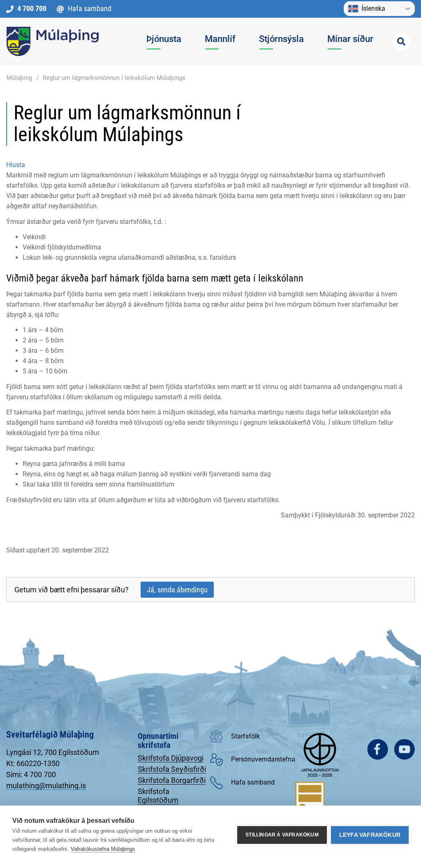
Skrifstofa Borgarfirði (172, 780)
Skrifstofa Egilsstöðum (158, 795)
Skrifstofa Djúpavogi (171, 758)
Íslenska (373, 8)
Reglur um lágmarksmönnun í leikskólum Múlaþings (114, 78)
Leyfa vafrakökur (369, 835)
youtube (404, 749)
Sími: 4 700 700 (31, 774)
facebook (377, 749)
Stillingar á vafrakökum (282, 835)
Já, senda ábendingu (177, 589)
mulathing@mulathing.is (46, 785)
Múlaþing (19, 78)
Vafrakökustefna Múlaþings (103, 849)
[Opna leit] (401, 41)
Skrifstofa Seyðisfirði (172, 769)
